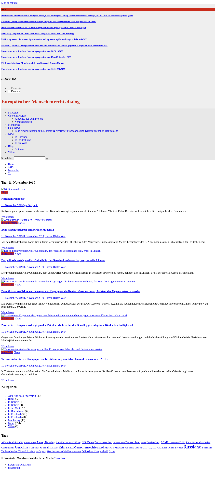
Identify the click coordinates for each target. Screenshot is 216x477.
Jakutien (35, 447)
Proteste (179, 447)
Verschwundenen (55, 451)
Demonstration (103, 442)
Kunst (69, 447)
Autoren (19, 149)
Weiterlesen (7, 216)
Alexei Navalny (30, 443)
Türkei (21, 451)
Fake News (14, 127)
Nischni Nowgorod (148, 448)
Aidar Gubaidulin (14, 442)
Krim (62, 447)
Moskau (109, 447)
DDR (84, 442)
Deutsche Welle (119, 443)
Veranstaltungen (23, 121)
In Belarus (13, 401)
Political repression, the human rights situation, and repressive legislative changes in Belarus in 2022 (44, 39)
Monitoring (14, 124)
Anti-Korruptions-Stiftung (68, 442)
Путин (112, 451)
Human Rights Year (55, 236)
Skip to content (9, 2)
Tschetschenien (9, 451)
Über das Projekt (17, 115)
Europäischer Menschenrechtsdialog (40, 101)
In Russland (21, 136)
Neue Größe (135, 447)
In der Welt (21, 143)
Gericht (20, 447)
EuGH (182, 442)
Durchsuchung (153, 442)
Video (11, 152)
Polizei (171, 447)
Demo (90, 442)
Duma (143, 443)
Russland (192, 446)
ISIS (28, 447)
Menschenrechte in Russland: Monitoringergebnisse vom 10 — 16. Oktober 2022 (36, 57)
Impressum (14, 467)
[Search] (47, 158)
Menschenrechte (85, 447)
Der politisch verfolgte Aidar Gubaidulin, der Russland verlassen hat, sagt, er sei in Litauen (53, 260)
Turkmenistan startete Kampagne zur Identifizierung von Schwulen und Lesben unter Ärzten (54, 359)
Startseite (13, 112)
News (11, 133)
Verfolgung (41, 451)
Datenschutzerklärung (19, 464)
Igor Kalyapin (30, 205)
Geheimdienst (7, 447)
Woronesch (76, 452)
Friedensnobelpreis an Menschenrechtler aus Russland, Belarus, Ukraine (32, 63)
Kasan (55, 447)
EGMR (165, 442)
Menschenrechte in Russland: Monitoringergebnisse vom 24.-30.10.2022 (32, 51)
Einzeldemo (174, 443)
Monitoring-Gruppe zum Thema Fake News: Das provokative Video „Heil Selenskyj (37, 33)
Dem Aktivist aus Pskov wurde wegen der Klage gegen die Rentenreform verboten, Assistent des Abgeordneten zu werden (70, 291)
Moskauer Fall (121, 447)
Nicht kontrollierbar (12, 198)
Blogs (11, 146)
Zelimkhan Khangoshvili (95, 451)
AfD (3, 442)
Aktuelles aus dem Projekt (29, 118)
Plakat (159, 448)
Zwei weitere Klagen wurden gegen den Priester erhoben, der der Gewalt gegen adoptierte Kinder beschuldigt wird (67, 325)
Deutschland (132, 442)
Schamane (207, 447)
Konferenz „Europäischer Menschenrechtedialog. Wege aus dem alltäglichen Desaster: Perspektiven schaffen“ (48, 21)
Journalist (46, 447)
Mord (100, 447)
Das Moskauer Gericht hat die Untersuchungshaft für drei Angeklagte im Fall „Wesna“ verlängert (43, 27)
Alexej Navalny (45, 442)
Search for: (7, 158)
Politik (164, 448)
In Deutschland (23, 140)
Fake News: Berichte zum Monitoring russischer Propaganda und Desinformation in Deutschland (66, 130)
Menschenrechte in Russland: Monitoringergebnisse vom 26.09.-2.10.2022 (33, 69)
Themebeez (59, 458)
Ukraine (30, 451)
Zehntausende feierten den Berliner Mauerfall (27, 229)
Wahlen (67, 451)
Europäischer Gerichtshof (198, 442)
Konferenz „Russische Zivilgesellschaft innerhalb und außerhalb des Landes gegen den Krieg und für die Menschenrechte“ (54, 45)
